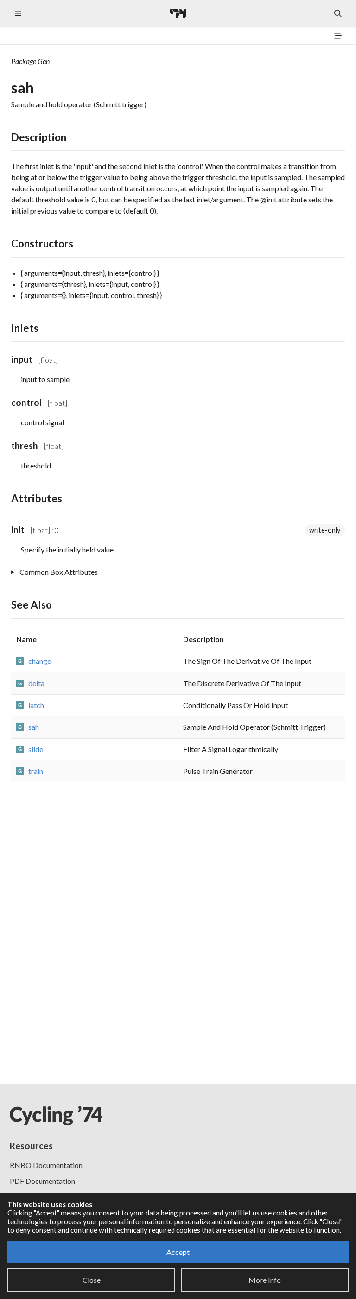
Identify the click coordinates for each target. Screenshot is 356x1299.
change (39, 660)
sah (33, 726)
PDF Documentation (42, 1180)
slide (35, 749)
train (35, 770)
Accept (178, 1251)
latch (36, 705)
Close (92, 1279)
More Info (264, 1279)
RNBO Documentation (46, 1165)
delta (36, 683)
